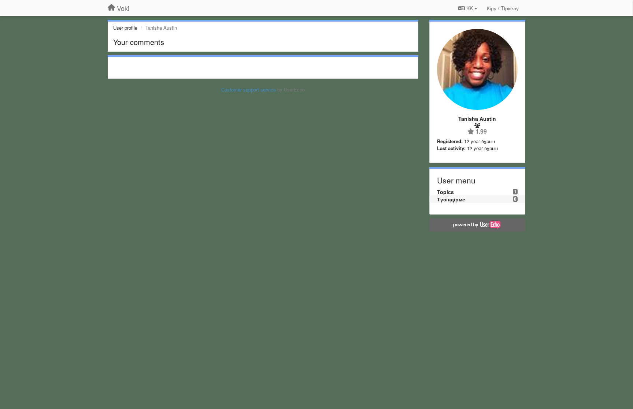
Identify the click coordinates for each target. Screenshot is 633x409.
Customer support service (248, 89)
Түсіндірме (451, 199)
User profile (125, 27)
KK (469, 8)
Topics (445, 192)
